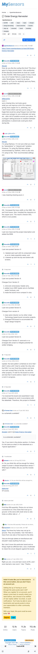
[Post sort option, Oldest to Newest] (4, 40)
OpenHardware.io (7, 20)
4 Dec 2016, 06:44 (12, 305)
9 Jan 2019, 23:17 (21, 527)
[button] (3, 651)
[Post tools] (34, 55)
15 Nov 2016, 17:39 (25, 45)
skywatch (7, 527)
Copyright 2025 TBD (11, 642)
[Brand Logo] (13, 4)
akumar (6, 460)
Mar (5, 504)
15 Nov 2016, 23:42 (12, 192)
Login (13, 617)
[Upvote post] (27, 55)
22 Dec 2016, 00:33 (13, 361)
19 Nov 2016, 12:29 (12, 229)
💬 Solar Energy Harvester (22, 432)
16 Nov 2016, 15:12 (12, 207)
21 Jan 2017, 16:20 (24, 410)
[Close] (34, 579)
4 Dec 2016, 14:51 (12, 334)
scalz (5, 93)
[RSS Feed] (23, 34)
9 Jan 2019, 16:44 (17, 504)
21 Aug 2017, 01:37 (12, 485)
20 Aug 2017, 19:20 (20, 460)
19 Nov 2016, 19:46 (12, 246)
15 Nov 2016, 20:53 (12, 96)
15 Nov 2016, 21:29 (12, 139)
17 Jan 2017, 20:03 (12, 393)
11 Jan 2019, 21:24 (17, 559)
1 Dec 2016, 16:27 (12, 275)
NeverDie (7, 61)
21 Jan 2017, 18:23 (12, 429)
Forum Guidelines (25, 642)
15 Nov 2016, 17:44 (12, 63)
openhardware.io (9, 45)
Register (7, 617)
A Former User (8, 410)
